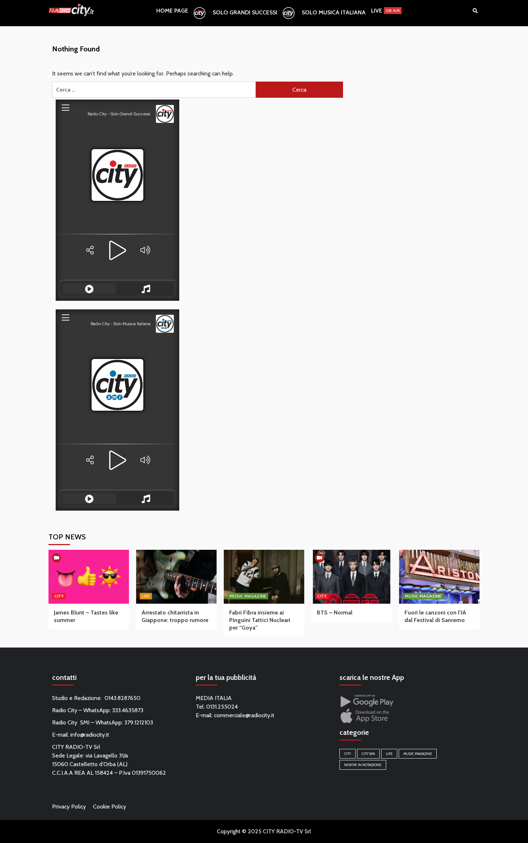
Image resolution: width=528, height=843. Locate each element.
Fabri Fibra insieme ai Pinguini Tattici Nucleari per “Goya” (259, 620)
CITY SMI (368, 753)
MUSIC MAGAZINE (248, 596)
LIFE (146, 596)
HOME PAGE (172, 10)
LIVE (385, 10)
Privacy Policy (69, 806)
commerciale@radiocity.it (244, 715)
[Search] (475, 11)
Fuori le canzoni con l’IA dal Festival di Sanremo (435, 616)
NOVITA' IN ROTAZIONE (362, 765)
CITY (59, 596)
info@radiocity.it (89, 734)
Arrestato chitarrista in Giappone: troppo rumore (175, 616)
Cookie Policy (109, 806)
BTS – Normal (334, 612)
